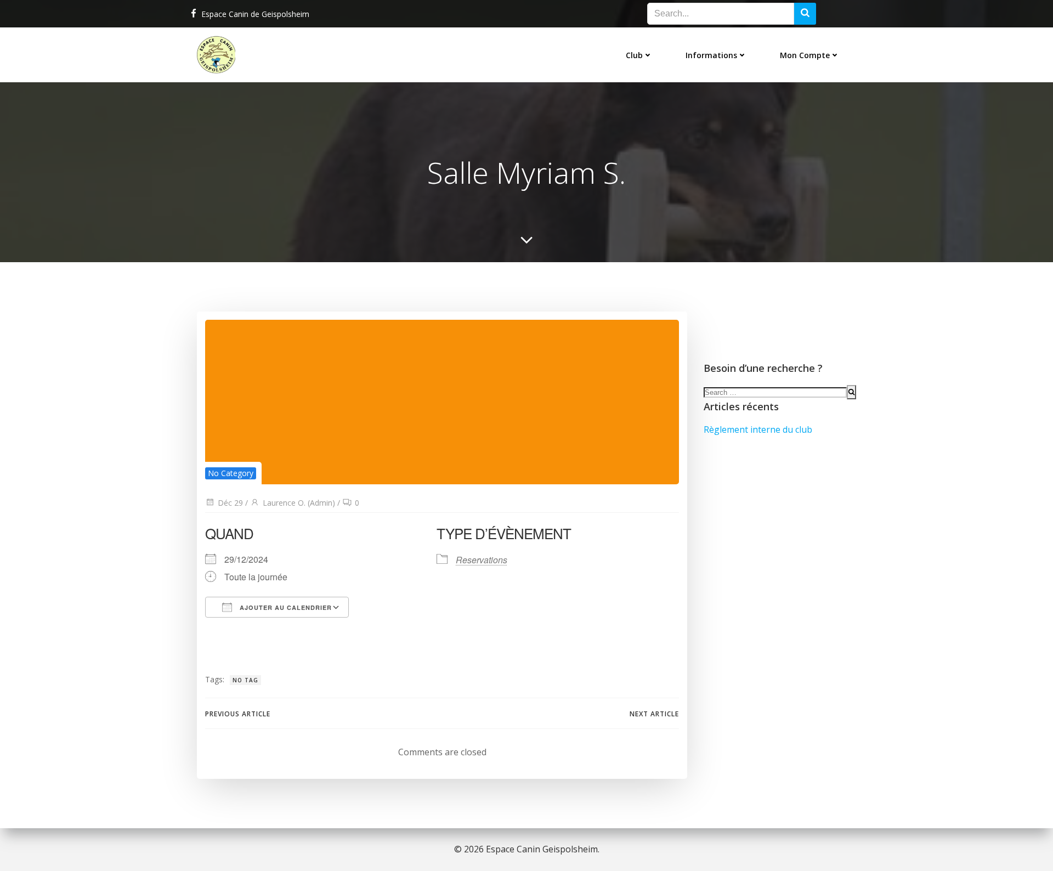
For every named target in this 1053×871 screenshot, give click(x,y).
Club (634, 55)
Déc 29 (230, 502)
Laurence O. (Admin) (299, 502)
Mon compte (805, 55)
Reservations (481, 559)
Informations (711, 55)
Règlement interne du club (758, 429)
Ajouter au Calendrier (284, 607)
